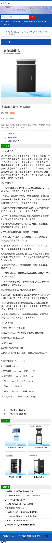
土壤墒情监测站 (29, 21)
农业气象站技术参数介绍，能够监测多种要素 (22, 496)
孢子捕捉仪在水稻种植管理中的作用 (19, 491)
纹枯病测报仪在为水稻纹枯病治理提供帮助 (21, 512)
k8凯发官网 (5, 3)
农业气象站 (16, 21)
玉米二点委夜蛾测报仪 (18, 414)
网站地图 (3, 542)
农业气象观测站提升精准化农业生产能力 (21, 516)
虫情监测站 (7, 24)
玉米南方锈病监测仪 (17, 410)
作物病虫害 (42, 21)
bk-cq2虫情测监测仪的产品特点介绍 (19, 504)
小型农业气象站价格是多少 (15, 500)
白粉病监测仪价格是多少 (14, 508)
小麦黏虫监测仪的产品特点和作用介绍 (20, 525)
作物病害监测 (42, 32)
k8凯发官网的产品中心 (29, 32)
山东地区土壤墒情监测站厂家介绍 (18, 521)
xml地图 (45, 536)
